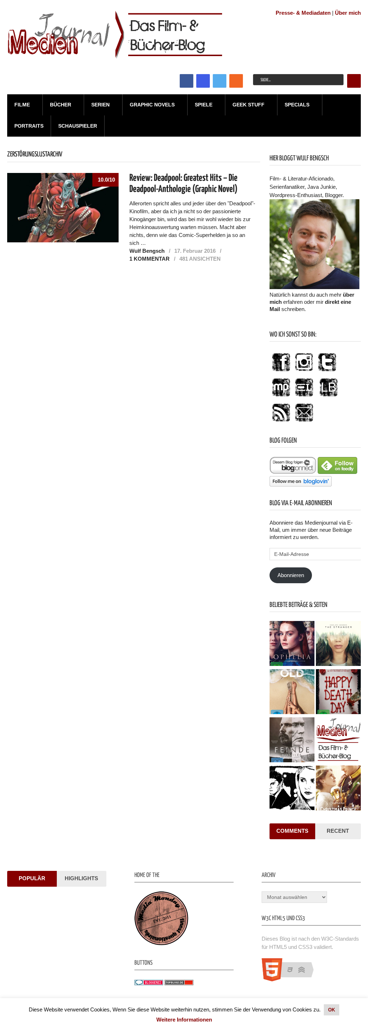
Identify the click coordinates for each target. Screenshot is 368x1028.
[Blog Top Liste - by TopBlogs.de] (179, 983)
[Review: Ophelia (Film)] (292, 644)
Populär (32, 878)
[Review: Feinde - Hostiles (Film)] (292, 740)
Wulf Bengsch (147, 251)
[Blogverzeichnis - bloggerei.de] (148, 983)
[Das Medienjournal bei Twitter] (327, 372)
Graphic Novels (152, 105)
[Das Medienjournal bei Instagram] (304, 372)
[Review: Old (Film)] (292, 692)
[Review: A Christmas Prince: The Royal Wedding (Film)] (338, 789)
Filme (22, 105)
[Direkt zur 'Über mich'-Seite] (314, 287)
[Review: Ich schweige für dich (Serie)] (338, 644)
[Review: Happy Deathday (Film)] (338, 692)
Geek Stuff (248, 105)
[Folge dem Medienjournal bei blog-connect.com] (293, 472)
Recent (338, 831)
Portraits (28, 126)
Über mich (348, 13)
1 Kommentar (149, 259)
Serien (100, 105)
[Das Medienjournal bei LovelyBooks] (328, 397)
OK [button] (331, 1010)
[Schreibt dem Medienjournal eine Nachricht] (304, 422)
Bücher (60, 105)
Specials (297, 105)
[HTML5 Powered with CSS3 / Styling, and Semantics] (291, 979)
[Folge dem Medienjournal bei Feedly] (337, 472)
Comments (292, 831)
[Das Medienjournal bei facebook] (281, 372)
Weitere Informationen (184, 1019)
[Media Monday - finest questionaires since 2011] (161, 943)
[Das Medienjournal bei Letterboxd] (304, 397)
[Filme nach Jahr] (338, 740)
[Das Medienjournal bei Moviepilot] (281, 397)
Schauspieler (77, 126)
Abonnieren (290, 575)
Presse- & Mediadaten (303, 13)
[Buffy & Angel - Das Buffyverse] (292, 789)
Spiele (203, 105)
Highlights (81, 878)
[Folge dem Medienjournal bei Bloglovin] (301, 484)
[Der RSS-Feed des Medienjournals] (281, 422)
